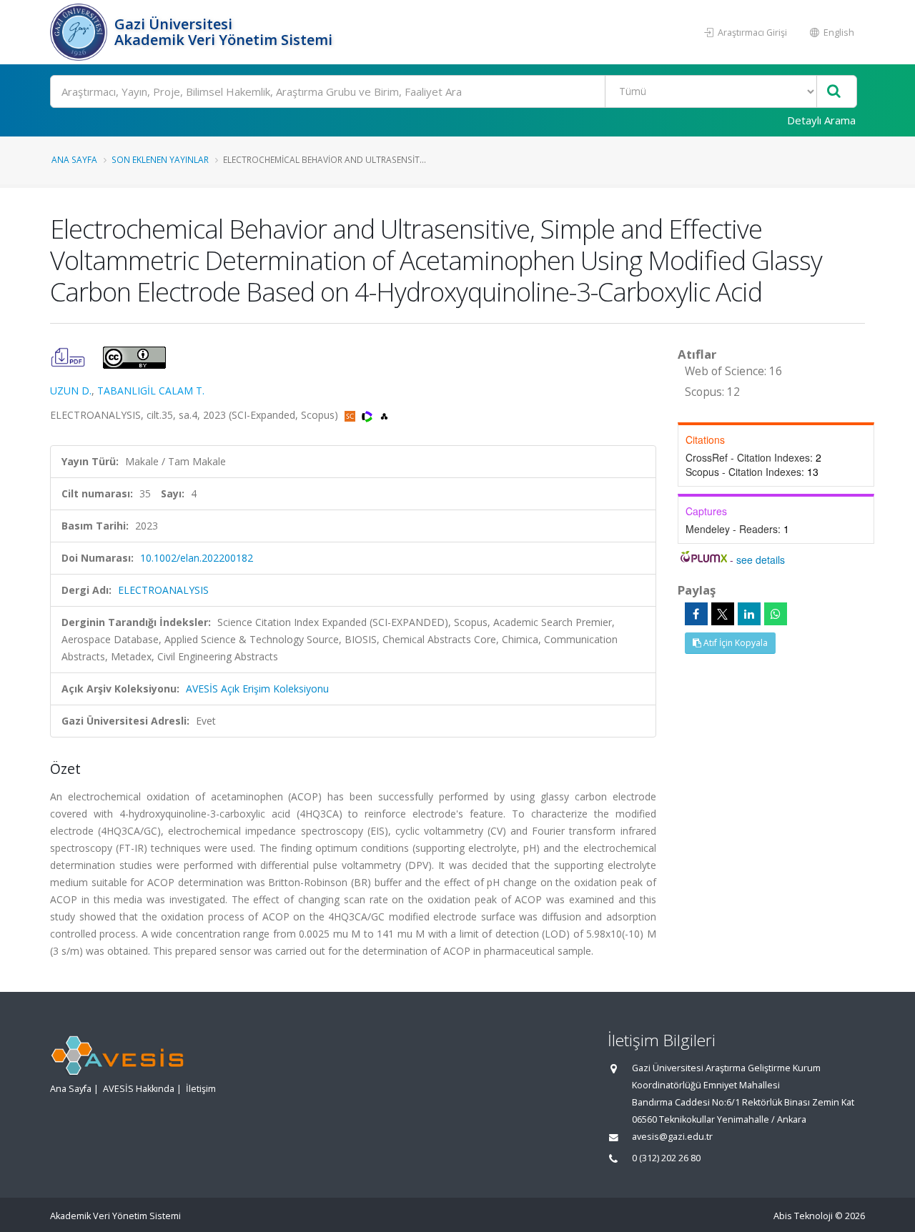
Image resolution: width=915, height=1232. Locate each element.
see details (760, 559)
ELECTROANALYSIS (163, 590)
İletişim (201, 1089)
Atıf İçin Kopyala (734, 643)
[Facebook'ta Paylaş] (696, 613)
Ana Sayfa (74, 159)
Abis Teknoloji (803, 1216)
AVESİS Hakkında (138, 1089)
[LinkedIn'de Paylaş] (749, 613)
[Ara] (834, 92)
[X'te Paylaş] (722, 613)
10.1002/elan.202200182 (196, 558)
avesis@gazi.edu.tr (672, 1137)
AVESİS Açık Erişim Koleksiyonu (257, 688)
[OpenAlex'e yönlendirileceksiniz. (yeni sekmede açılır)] (384, 415)
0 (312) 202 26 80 (666, 1158)
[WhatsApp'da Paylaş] (775, 613)
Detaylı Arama (821, 120)
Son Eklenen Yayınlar (160, 159)
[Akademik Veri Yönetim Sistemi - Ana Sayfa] (80, 32)
